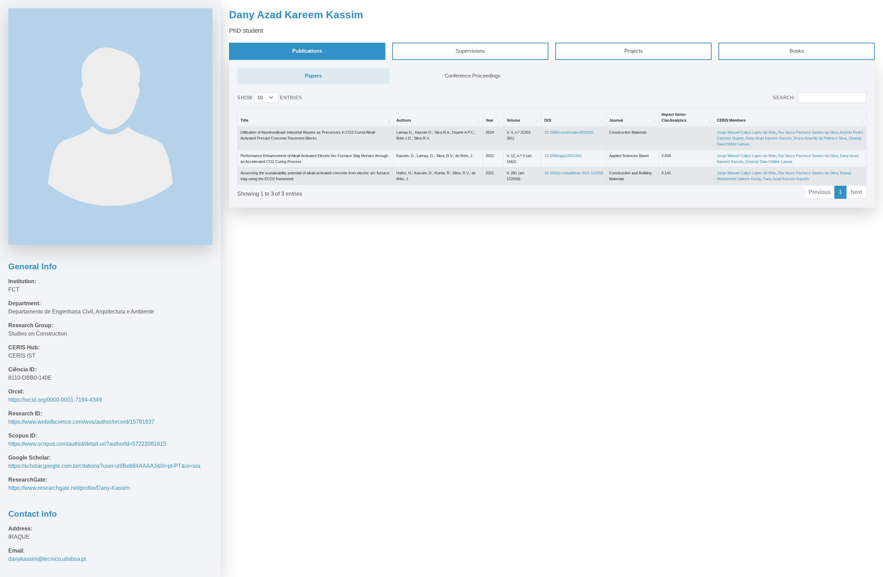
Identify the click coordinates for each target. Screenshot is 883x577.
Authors (403, 120)
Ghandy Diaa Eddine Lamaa (768, 161)
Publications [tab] (307, 51)
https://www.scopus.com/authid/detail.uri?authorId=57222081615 (87, 444)
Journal (616, 120)
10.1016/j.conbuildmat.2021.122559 (573, 173)
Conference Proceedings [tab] (472, 76)
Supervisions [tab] (470, 51)
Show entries (269, 97)
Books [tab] (797, 51)
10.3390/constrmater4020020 (569, 132)
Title (244, 120)
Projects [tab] (633, 51)
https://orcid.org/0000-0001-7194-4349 (55, 400)
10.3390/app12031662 (563, 156)
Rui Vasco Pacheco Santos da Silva (808, 132)
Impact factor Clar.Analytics (674, 117)
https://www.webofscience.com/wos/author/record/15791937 (82, 422)
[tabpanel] (551, 133)
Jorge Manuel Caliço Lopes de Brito (746, 132)
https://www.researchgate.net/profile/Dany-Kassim (69, 488)
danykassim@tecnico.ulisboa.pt (47, 559)
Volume (513, 120)
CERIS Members (731, 120)
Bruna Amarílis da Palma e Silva (820, 138)
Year (489, 120)
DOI (547, 120)
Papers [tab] (313, 76)
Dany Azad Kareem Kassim (769, 138)
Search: (784, 97)
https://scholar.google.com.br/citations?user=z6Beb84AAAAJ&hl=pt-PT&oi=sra (105, 466)
